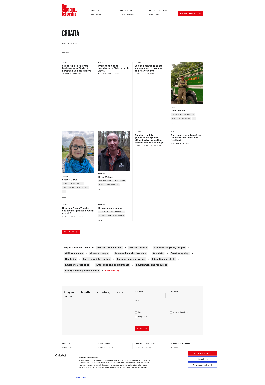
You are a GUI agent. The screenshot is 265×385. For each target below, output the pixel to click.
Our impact (96, 15)
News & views (126, 10)
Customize (201, 359)
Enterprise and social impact (112, 265)
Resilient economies (181, 118)
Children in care (74, 253)
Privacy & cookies (143, 347)
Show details (81, 377)
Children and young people (75, 187)
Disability (70, 259)
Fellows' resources (158, 10)
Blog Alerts (142, 317)
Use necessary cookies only (203, 365)
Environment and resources (112, 181)
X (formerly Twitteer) (181, 344)
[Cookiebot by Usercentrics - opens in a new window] (61, 355)
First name (139, 291)
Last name (174, 291)
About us (95, 10)
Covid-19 (158, 253)
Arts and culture (138, 247)
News (140, 312)
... (194, 118)
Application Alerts (180, 312)
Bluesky (174, 347)
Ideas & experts (127, 15)
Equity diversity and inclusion (82, 271)
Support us (154, 15)
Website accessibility (145, 344)
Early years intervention (96, 259)
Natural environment (109, 185)
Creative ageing (180, 253)
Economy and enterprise (183, 114)
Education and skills (73, 183)
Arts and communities (109, 247)
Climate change (99, 253)
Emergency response (77, 265)
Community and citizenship (111, 212)
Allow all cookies (202, 353)
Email (137, 300)
